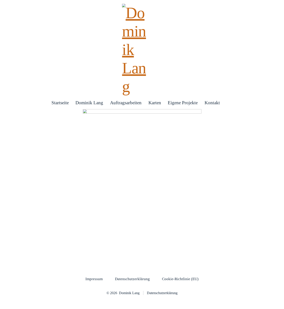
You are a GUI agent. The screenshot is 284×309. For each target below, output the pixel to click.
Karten (154, 102)
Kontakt (212, 102)
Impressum (94, 279)
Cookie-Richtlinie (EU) (180, 279)
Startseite (60, 102)
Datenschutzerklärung (132, 279)
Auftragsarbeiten (126, 102)
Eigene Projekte (183, 102)
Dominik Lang (89, 102)
